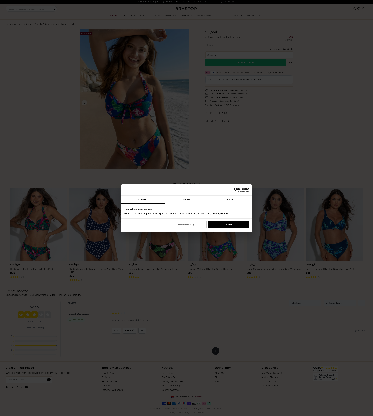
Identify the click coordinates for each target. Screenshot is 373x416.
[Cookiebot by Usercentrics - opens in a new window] (236, 190)
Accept (228, 224)
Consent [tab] (142, 199)
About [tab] (230, 199)
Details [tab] (186, 199)
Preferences (184, 224)
